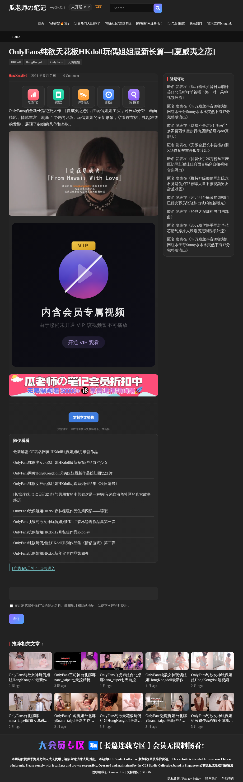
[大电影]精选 (176, 23)
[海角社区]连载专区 (118, 23)
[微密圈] (108, 97)
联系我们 (196, 23)
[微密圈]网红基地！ (149, 23)
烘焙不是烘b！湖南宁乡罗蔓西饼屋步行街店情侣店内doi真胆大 (198, 130)
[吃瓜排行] (33, 97)
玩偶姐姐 (74, 62)
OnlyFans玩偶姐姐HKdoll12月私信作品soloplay (51, 532)
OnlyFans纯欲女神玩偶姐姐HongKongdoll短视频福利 (212, 680)
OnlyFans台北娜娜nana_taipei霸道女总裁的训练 (29, 721)
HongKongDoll (18, 75)
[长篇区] (58, 97)
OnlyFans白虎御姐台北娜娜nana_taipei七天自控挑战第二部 (120, 680)
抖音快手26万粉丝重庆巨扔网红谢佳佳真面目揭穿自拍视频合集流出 (198, 164)
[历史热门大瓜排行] (87, 23)
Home (16, 37)
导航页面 (228, 778)
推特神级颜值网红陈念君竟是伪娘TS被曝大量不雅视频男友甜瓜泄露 (198, 183)
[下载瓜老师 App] (98, 7)
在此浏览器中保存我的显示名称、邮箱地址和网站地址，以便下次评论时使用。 (72, 605)
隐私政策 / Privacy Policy (184, 778)
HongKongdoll (35, 62)
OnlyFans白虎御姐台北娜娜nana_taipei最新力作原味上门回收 (75, 721)
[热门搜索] (133, 97)
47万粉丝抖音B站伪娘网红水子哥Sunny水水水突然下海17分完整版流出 (198, 111)
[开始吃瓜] (83, 97)
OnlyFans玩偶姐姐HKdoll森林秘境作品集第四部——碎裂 (60, 511)
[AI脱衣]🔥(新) (59, 23)
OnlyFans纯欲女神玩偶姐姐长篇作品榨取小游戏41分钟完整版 (212, 721)
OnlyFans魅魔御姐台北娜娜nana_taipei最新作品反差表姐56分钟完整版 (166, 721)
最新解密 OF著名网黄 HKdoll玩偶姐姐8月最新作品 (55, 452)
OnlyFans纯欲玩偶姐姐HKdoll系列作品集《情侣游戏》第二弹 (64, 543)
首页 (41, 23)
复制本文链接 (83, 417)
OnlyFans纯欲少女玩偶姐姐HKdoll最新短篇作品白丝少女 (60, 462)
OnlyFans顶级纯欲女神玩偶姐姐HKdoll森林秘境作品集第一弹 (64, 522)
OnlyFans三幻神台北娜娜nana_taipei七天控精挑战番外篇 (75, 680)
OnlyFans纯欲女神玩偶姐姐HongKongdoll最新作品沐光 (166, 680)
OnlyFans (56, 62)
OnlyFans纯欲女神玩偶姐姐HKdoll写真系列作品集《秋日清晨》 (66, 484)
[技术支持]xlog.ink (219, 23)
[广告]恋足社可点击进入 (33, 568)
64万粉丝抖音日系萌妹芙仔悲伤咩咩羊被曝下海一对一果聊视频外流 (198, 92)
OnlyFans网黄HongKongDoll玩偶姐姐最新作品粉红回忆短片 (62, 473)
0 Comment (71, 76)
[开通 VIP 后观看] (83, 295)
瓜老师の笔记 (27, 7)
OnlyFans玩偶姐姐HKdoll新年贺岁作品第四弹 (51, 553)
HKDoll (16, 62)
